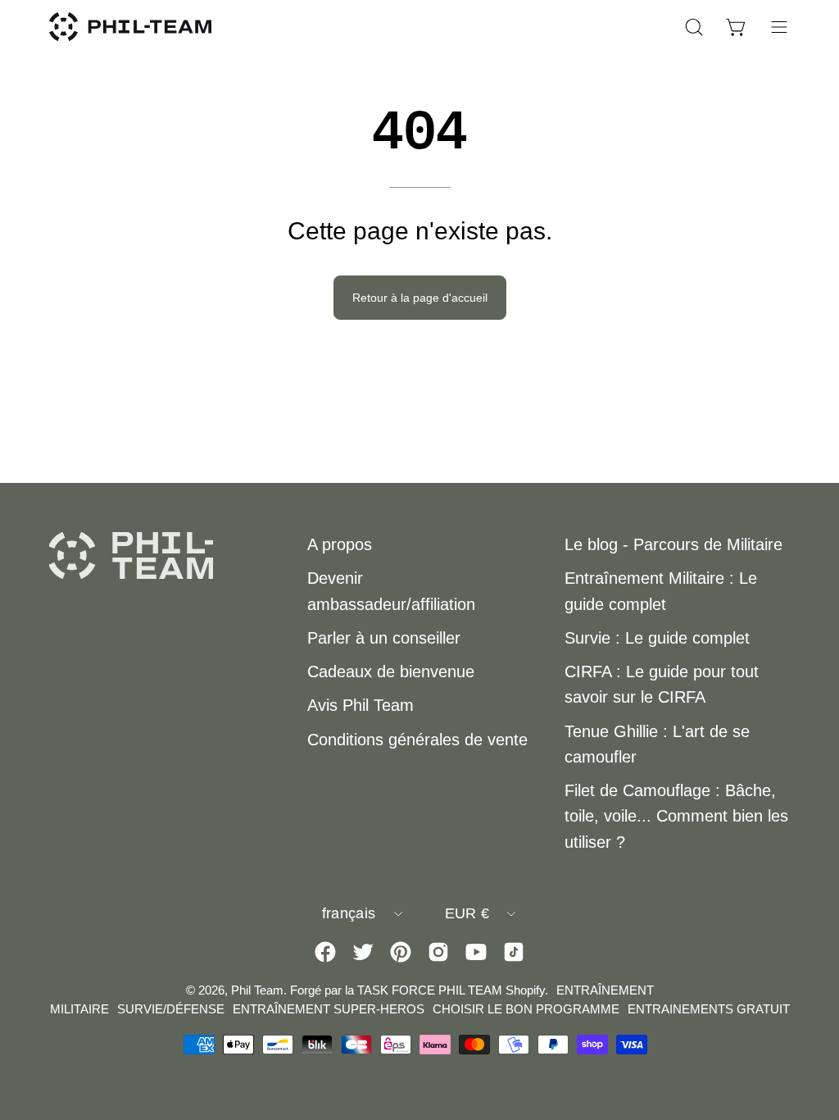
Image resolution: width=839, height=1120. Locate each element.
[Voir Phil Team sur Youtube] (476, 952)
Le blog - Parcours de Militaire (673, 544)
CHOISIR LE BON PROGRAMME (526, 1009)
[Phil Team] (131, 26)
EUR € (467, 913)
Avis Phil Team (360, 705)
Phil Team (257, 990)
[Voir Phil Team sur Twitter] (363, 952)
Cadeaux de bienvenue (390, 671)
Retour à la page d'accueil (420, 297)
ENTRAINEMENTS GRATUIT (709, 1009)
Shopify (525, 990)
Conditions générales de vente (417, 740)
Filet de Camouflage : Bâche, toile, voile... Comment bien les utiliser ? (676, 816)
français (349, 913)
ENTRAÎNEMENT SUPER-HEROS (328, 1009)
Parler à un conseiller (383, 638)
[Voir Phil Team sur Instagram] (438, 952)
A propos (339, 544)
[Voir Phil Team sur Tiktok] (513, 952)
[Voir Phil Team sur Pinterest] (400, 952)
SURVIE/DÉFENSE (170, 1009)
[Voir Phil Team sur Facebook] (325, 952)
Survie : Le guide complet (657, 638)
